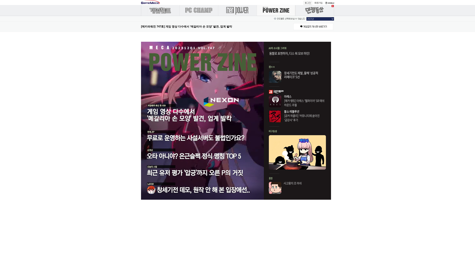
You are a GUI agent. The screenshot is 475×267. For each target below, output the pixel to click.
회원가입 (318, 2)
